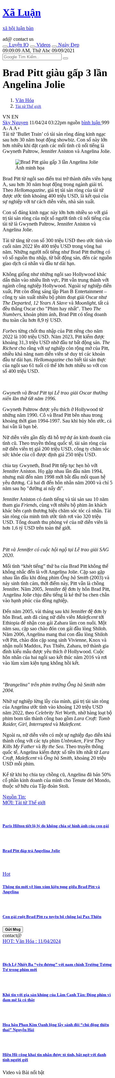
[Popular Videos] (32, 46)
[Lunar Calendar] (54, 46)
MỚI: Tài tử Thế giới (24, 802)
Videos (42, 44)
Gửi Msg (12, 929)
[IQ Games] (5, 46)
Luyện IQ (18, 44)
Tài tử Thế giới (28, 106)
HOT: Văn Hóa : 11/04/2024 (32, 941)
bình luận (91, 122)
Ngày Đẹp (68, 44)
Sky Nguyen (15, 122)
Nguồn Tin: (14, 796)
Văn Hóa (24, 100)
